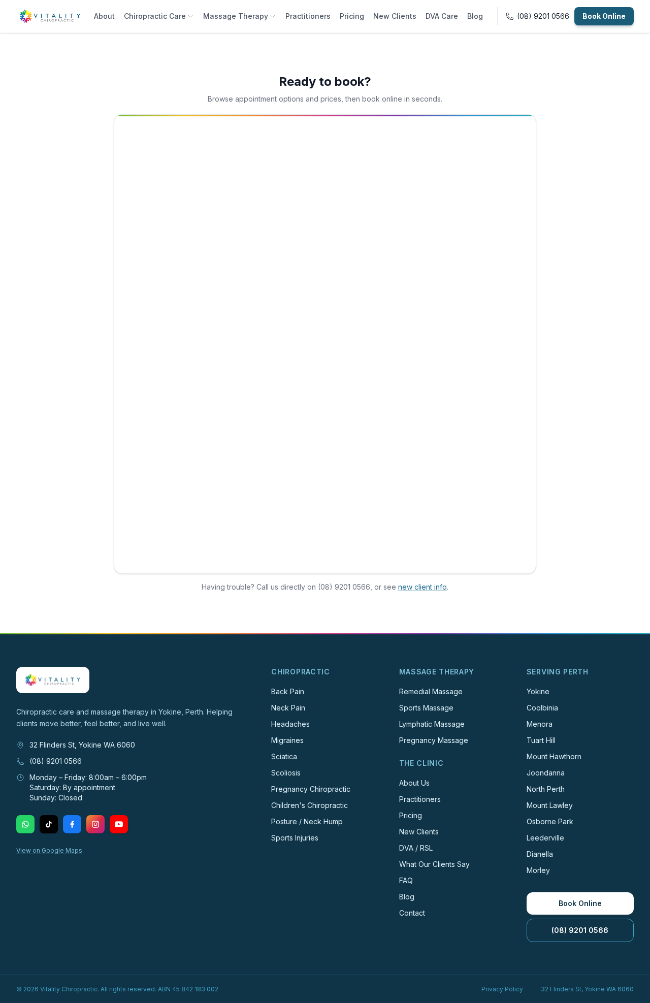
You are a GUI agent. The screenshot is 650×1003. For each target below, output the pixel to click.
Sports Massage (426, 707)
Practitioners (308, 16)
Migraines (287, 740)
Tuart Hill (541, 740)
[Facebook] (72, 824)
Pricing (352, 16)
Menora (539, 724)
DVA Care (442, 16)
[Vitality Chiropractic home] (50, 16)
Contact (412, 913)
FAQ (406, 880)
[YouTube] (119, 824)
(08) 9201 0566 (55, 761)
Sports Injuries (294, 837)
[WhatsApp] (25, 824)
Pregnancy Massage (433, 740)
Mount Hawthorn (554, 756)
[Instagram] (95, 824)
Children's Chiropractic (309, 805)
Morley (538, 870)
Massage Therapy (235, 16)
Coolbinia (542, 707)
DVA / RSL (416, 848)
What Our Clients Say (434, 864)
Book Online (604, 16)
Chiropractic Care (155, 16)
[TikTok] (49, 824)
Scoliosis (286, 772)
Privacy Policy (502, 989)
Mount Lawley (550, 805)
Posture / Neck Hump (307, 821)
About (104, 16)
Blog (475, 16)
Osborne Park (550, 821)
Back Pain (287, 691)
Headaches (290, 724)
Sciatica (284, 756)
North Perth (546, 789)
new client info (422, 587)
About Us (414, 783)
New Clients (394, 16)
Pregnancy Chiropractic (310, 789)
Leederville (545, 837)
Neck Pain (288, 707)
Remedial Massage (431, 691)
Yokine (538, 691)
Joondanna (546, 772)
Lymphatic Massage (432, 724)
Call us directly (280, 587)
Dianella (540, 854)
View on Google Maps (49, 850)
